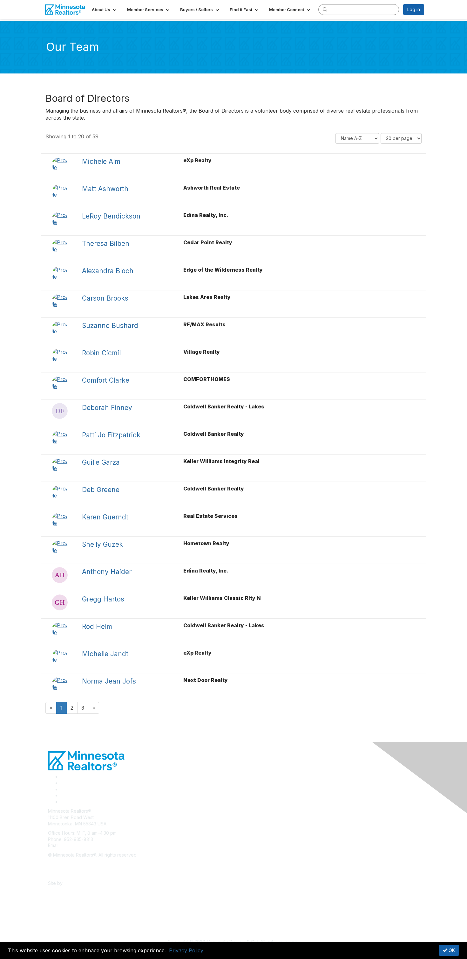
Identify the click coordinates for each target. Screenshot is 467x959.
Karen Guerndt (105, 517)
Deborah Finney (107, 408)
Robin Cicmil (101, 353)
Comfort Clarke (105, 380)
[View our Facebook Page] (63, 776)
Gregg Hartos (103, 599)
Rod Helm (97, 626)
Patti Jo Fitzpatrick (111, 435)
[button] (104, 9)
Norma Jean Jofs (109, 681)
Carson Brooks (105, 298)
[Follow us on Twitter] (63, 783)
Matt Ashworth (105, 189)
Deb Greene (100, 490)
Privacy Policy (186, 950)
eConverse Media (83, 883)
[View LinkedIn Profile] (63, 789)
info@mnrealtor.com (81, 845)
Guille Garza (101, 462)
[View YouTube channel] (63, 801)
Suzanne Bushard (110, 326)
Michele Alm (101, 161)
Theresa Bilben (105, 243)
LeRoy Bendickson (111, 216)
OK (451, 950)
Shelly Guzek (102, 544)
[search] (325, 9)
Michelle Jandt (105, 654)
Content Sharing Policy (72, 864)
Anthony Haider (107, 572)
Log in (413, 9)
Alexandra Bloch (107, 271)
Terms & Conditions (68, 873)
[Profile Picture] (59, 165)
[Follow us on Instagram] (62, 795)
